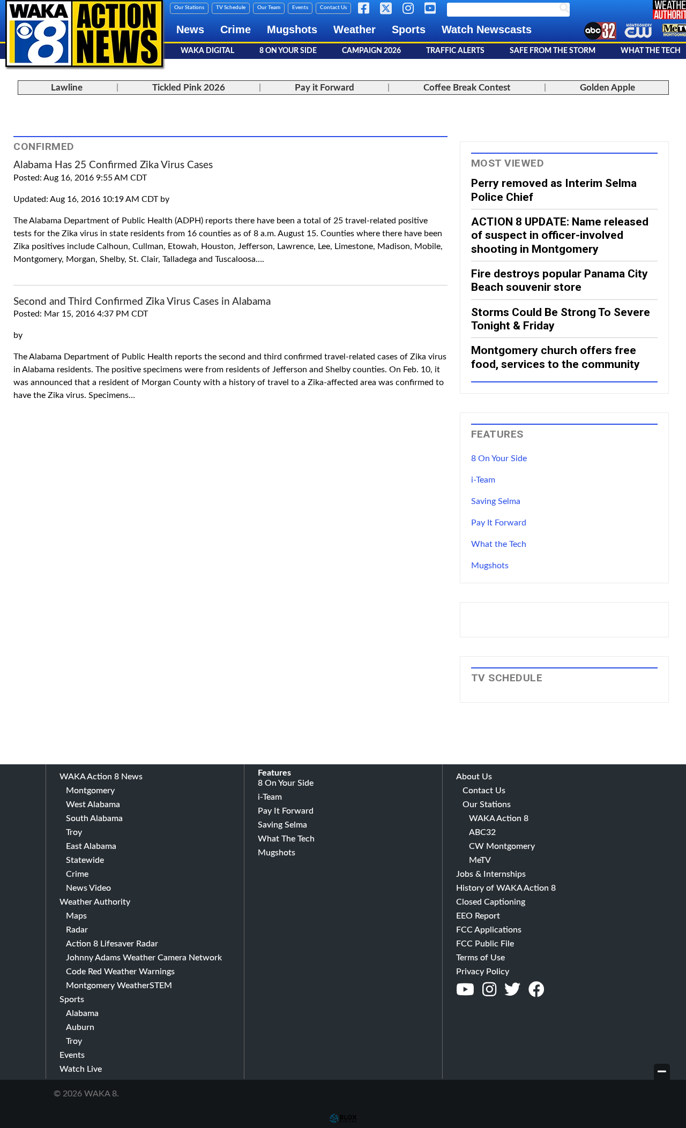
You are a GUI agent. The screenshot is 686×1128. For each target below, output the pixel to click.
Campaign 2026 (371, 51)
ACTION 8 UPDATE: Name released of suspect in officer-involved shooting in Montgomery (559, 235)
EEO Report (478, 916)
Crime (235, 29)
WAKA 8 (84, 33)
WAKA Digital (207, 51)
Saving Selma (495, 501)
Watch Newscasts (487, 29)
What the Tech (498, 544)
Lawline (67, 87)
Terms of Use (480, 957)
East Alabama (91, 846)
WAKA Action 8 (498, 818)
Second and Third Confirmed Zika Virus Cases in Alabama (142, 302)
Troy (74, 832)
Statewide (85, 860)
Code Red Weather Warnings (120, 971)
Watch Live (80, 1069)
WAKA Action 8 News (101, 776)
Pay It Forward (498, 522)
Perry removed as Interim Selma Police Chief (554, 189)
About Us (474, 776)
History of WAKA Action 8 (506, 888)
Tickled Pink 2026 (188, 87)
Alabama (82, 1013)
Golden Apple (607, 87)
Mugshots (292, 29)
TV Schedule (230, 7)
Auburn (80, 1027)
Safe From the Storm (552, 51)
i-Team (483, 480)
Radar (77, 930)
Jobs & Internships (491, 874)
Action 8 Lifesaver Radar (112, 943)
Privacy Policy (482, 971)
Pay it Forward (324, 87)
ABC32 (482, 832)
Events (300, 7)
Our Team (268, 7)
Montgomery (90, 790)
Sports (409, 29)
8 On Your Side (288, 51)
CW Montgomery (502, 846)
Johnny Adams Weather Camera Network (144, 957)
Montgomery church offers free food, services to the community (555, 356)
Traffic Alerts (455, 51)
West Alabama (93, 804)
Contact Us (333, 7)
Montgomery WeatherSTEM (119, 985)
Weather (354, 29)
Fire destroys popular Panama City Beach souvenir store (559, 280)
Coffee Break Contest (466, 87)
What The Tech (286, 838)
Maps (76, 916)
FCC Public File (485, 943)
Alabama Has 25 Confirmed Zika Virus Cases (113, 165)
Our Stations (189, 7)
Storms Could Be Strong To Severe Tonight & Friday (560, 318)
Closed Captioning (490, 902)
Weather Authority (94, 902)
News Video (88, 888)
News (190, 29)
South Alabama (94, 818)
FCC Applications (488, 930)
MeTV (480, 860)
